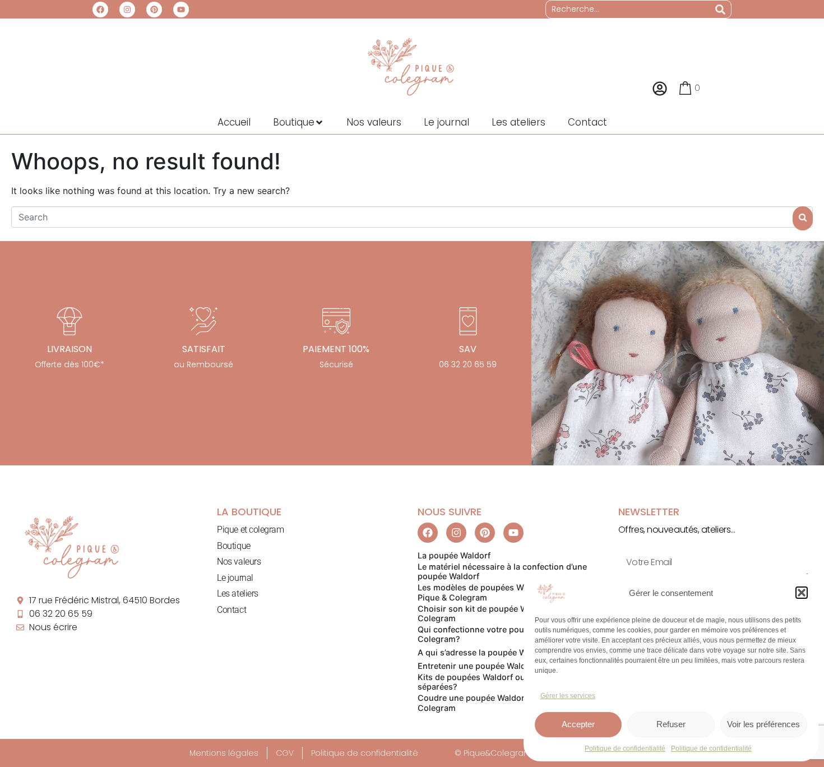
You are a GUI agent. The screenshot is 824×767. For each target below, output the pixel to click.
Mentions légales (223, 753)
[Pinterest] (154, 9)
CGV (285, 753)
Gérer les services (567, 696)
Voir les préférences (763, 724)
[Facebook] (100, 9)
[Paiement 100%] (336, 321)
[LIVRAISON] (69, 321)
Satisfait (203, 349)
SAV (467, 349)
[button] (801, 592)
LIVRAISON (69, 349)
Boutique (233, 545)
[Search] (720, 9)
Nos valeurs (239, 561)
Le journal (235, 577)
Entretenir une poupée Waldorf (477, 666)
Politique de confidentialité (625, 748)
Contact (231, 609)
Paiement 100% (336, 349)
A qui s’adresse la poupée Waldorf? (486, 652)
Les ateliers (237, 593)
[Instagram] (127, 9)
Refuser (671, 724)
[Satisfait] (203, 321)
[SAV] (468, 321)
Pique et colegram (250, 529)
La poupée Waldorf (454, 555)
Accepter (578, 724)
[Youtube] (181, 9)
